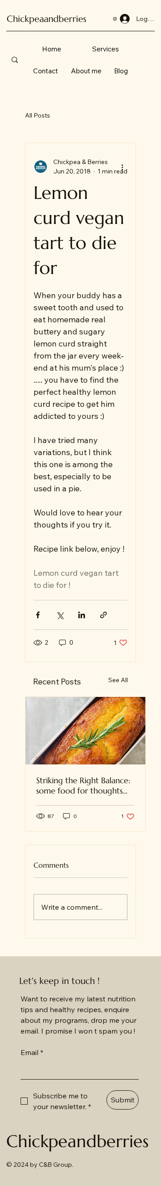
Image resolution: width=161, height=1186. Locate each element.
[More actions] (122, 166)
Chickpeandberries (77, 1141)
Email (32, 1052)
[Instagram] (115, 19)
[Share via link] (103, 615)
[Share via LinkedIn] (81, 615)
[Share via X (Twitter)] (59, 615)
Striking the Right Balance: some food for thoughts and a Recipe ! (83, 785)
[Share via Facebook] (38, 615)
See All (118, 680)
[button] (106, 49)
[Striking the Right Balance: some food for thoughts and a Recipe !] (85, 730)
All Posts (37, 115)
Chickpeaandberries (46, 19)
